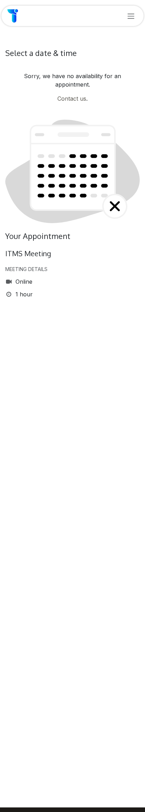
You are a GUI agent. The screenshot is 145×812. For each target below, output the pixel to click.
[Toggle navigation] (131, 15)
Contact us (71, 98)
